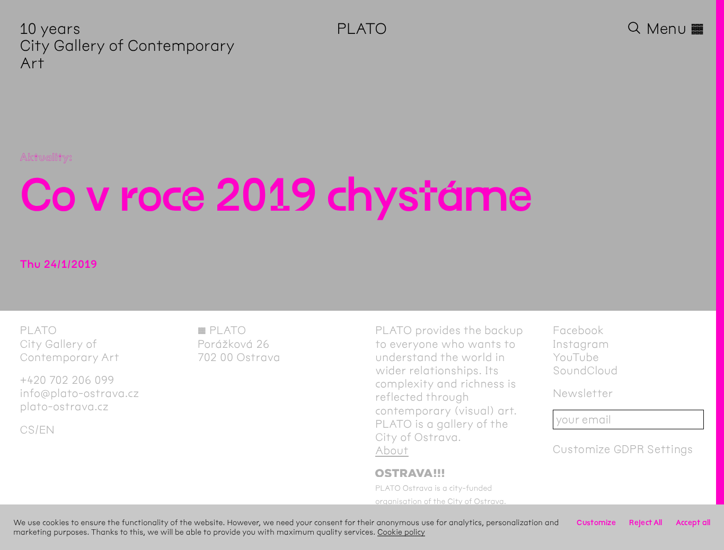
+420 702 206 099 (67, 380)
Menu (675, 28)
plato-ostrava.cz (64, 407)
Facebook (578, 330)
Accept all (693, 522)
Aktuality (44, 158)
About (392, 451)
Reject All (645, 522)
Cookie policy (401, 532)
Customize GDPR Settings (623, 449)
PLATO (362, 28)
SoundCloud (585, 371)
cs (27, 430)
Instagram (581, 344)
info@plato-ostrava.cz (79, 393)
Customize (596, 522)
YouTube (576, 357)
